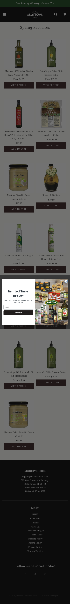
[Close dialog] (66, 281)
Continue (18, 313)
